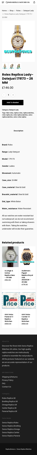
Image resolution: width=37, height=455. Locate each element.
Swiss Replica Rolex (10, 423)
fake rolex (9, 113)
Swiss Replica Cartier (10, 432)
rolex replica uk (7, 115)
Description (18, 131)
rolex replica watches (20, 115)
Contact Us (6, 387)
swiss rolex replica (19, 117)
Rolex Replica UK (9, 398)
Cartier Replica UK (9, 408)
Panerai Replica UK (9, 411)
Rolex (18, 11)
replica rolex (18, 113)
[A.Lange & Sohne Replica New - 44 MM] (10, 256)
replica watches (28, 113)
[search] (6, 2)
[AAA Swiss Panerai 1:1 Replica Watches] (10, 300)
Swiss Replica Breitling (11, 426)
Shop (11, 11)
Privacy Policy (7, 380)
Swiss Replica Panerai (11, 436)
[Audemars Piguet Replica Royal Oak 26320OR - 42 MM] (27, 256)
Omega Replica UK (9, 405)
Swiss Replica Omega (11, 429)
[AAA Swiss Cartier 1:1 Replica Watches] (27, 300)
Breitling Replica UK (10, 401)
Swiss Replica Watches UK (18, 2)
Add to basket (13, 102)
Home (4, 11)
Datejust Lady (28, 11)
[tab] (18, 131)
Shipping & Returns (10, 377)
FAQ (3, 383)
